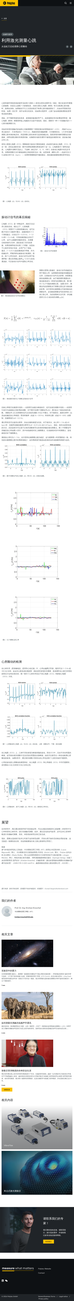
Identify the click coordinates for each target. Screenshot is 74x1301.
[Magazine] (9, 3)
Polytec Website (44, 1269)
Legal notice (64, 1296)
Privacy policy (43, 1299)
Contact (41, 1273)
